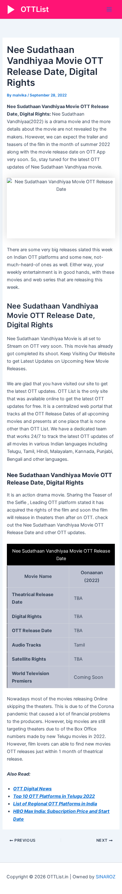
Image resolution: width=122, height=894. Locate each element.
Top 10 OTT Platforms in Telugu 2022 (54, 796)
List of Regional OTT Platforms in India (55, 804)
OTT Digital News (32, 789)
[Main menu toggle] (109, 9)
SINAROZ (105, 877)
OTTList (35, 9)
